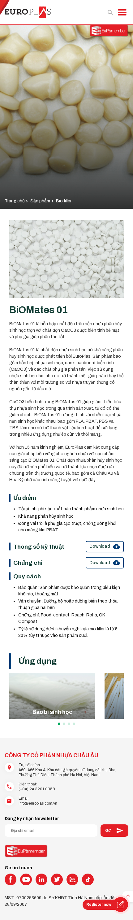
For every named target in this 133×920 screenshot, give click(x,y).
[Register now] (120, 904)
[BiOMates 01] (66, 259)
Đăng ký (114, 830)
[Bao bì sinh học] (52, 696)
